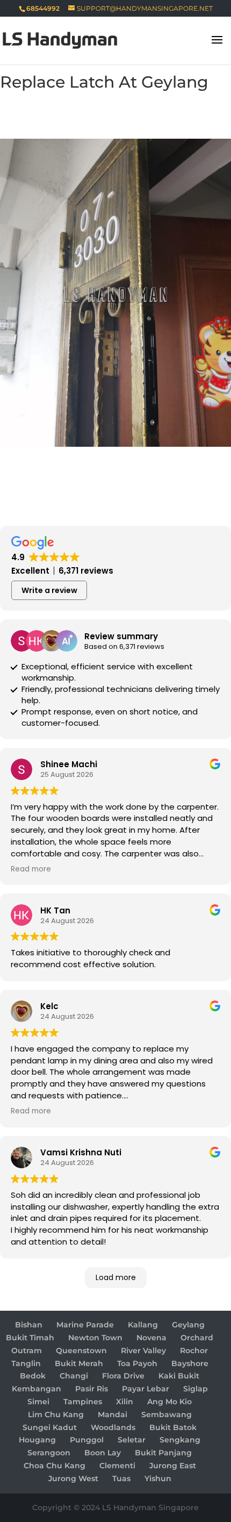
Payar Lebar (145, 1389)
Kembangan (36, 1389)
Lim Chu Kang (56, 1414)
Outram (26, 1350)
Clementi (117, 1465)
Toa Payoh (137, 1363)
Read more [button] (31, 869)
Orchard (197, 1337)
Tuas (121, 1478)
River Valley (143, 1350)
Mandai (112, 1414)
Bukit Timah (30, 1337)
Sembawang (166, 1414)
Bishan (28, 1325)
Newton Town (95, 1337)
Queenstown (81, 1350)
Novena (151, 1337)
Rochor (194, 1350)
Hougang (37, 1440)
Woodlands (113, 1427)
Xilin (124, 1401)
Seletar (132, 1440)
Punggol (87, 1440)
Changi (74, 1376)
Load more (116, 1277)
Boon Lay (102, 1452)
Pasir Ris (91, 1389)
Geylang (188, 1325)
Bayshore (189, 1363)
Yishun (158, 1478)
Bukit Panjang (163, 1452)
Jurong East (172, 1465)
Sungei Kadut (50, 1427)
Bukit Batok (173, 1427)
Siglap (195, 1389)
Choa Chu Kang (54, 1465)
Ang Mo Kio (169, 1401)
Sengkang (180, 1440)
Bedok (33, 1376)
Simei (38, 1401)
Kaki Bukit (178, 1376)
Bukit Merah (79, 1363)
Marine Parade (85, 1325)
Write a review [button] (49, 590)
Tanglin (26, 1363)
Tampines (82, 1401)
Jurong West (73, 1478)
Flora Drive (123, 1376)
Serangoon (48, 1452)
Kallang (143, 1325)
